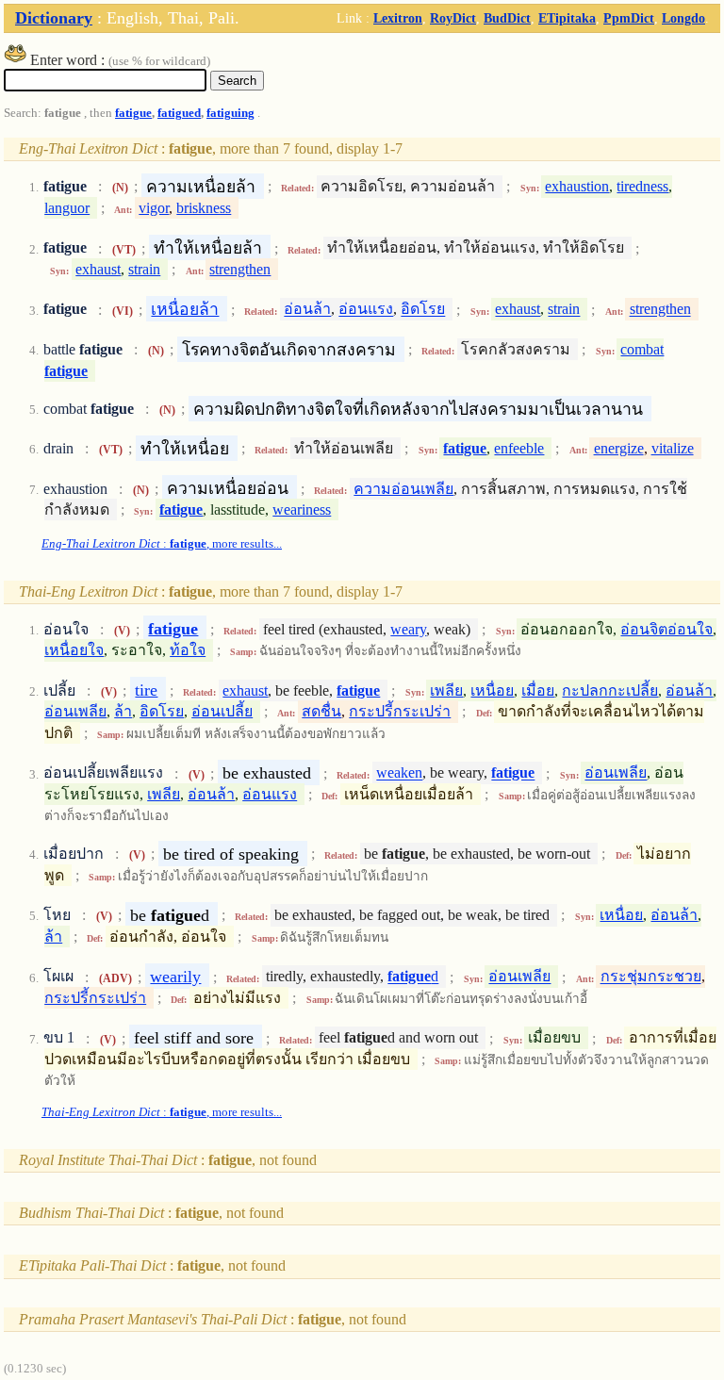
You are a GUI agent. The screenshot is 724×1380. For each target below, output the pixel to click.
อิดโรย (423, 310)
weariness (301, 509)
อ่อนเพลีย (75, 711)
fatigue (133, 113)
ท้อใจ (188, 650)
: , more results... (161, 543)
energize (619, 448)
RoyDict (453, 17)
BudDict (507, 17)
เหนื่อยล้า (185, 309)
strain (144, 269)
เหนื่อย (492, 690)
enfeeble (519, 448)
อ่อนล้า (307, 310)
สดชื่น (321, 711)
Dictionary (53, 17)
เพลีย (446, 690)
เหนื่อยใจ (74, 650)
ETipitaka (567, 17)
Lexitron (397, 17)
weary (408, 629)
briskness (203, 208)
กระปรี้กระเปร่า (400, 711)
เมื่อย (537, 690)
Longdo (683, 17)
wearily (175, 976)
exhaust (98, 269)
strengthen (240, 269)
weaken (399, 773)
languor (67, 208)
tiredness (642, 186)
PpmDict (628, 17)
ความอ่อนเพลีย (403, 489)
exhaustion (577, 186)
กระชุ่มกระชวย (651, 977)
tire (146, 690)
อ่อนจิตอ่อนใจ (666, 629)
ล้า (123, 711)
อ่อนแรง (365, 310)
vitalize (672, 448)
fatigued (179, 113)
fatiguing (230, 113)
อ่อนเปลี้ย (222, 711)
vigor (154, 208)
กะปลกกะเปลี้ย (610, 690)
